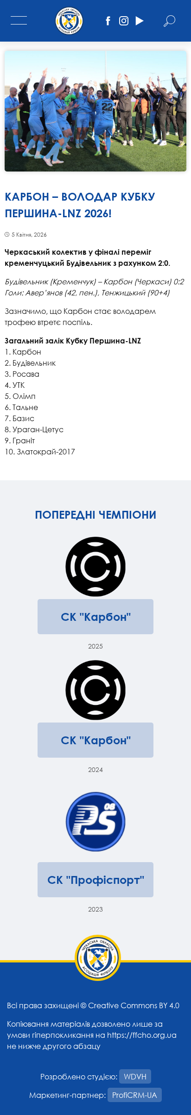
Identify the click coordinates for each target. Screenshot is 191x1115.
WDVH (135, 1076)
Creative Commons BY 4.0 (133, 1005)
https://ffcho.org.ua (142, 1035)
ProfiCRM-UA (134, 1095)
